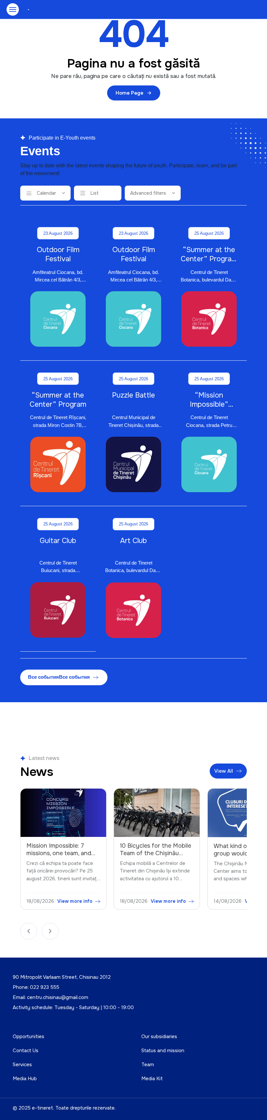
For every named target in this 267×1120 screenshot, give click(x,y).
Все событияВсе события (59, 677)
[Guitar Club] (58, 610)
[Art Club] (133, 610)
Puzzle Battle (133, 395)
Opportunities (28, 1036)
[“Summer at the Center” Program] (58, 464)
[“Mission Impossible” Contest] (209, 464)
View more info (95, 901)
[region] (133, 850)
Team (147, 1064)
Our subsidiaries (159, 1036)
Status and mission (162, 1050)
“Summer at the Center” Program (58, 400)
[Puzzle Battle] (133, 464)
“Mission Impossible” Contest (209, 404)
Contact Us (25, 1050)
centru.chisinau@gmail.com (57, 997)
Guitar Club (58, 540)
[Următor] (50, 931)
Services (22, 1064)
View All (223, 771)
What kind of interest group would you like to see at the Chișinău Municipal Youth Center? (174, 857)
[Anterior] (28, 931)
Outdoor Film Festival (58, 254)
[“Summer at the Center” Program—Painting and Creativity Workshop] (209, 319)
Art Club (133, 540)
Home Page (129, 93)
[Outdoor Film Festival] (58, 319)
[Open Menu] (13, 9)
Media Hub (25, 1078)
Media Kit (152, 1078)
